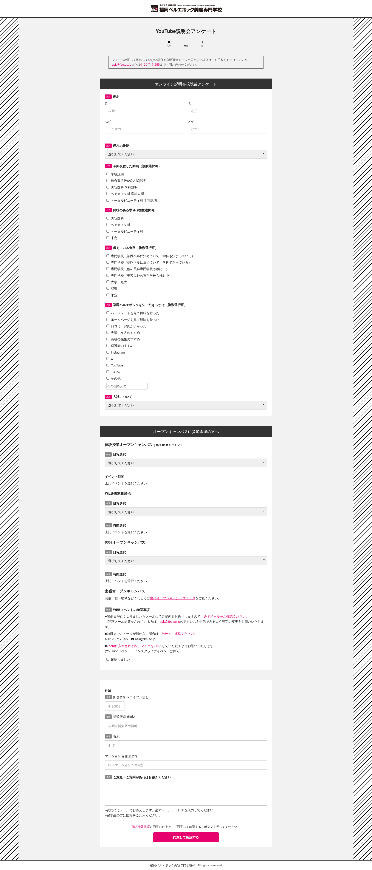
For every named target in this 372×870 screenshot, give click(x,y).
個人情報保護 (141, 826)
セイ (108, 121)
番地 (116, 736)
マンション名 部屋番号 (121, 756)
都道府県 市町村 (124, 716)
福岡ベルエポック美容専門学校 (171, 865)
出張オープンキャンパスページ (172, 598)
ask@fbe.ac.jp (121, 64)
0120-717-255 (150, 64)
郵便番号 (131, 697)
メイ (191, 121)
